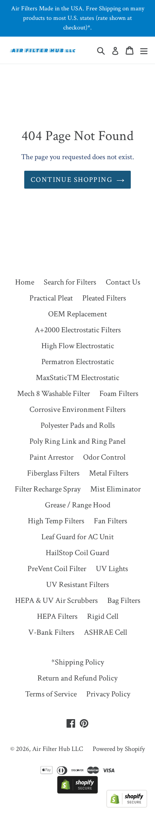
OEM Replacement (77, 314)
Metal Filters (108, 473)
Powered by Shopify (119, 749)
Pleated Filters (104, 298)
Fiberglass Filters (53, 473)
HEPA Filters (57, 616)
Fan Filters (110, 521)
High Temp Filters (56, 521)
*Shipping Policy (77, 662)
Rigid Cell (102, 616)
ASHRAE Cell (105, 632)
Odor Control (104, 457)
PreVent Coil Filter (56, 569)
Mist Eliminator (115, 489)
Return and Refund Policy (77, 678)
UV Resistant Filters (77, 584)
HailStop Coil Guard (77, 553)
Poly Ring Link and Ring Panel (77, 441)
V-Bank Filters (51, 632)
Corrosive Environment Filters (77, 409)
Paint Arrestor (51, 457)
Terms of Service (51, 694)
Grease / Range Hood (77, 505)
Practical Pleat (51, 298)
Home (24, 282)
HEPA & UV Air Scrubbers (56, 600)
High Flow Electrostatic (77, 346)
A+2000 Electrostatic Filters (78, 330)
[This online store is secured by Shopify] (77, 791)
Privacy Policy (108, 694)
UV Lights (112, 569)
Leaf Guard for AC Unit (77, 537)
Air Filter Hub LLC (57, 749)
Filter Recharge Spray (48, 489)
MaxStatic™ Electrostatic (77, 377)
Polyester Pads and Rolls (78, 425)
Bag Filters (123, 600)
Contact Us (123, 282)
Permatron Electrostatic (77, 362)
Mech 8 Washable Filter (53, 393)
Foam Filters (118, 393)
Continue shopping (71, 179)
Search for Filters (70, 282)
